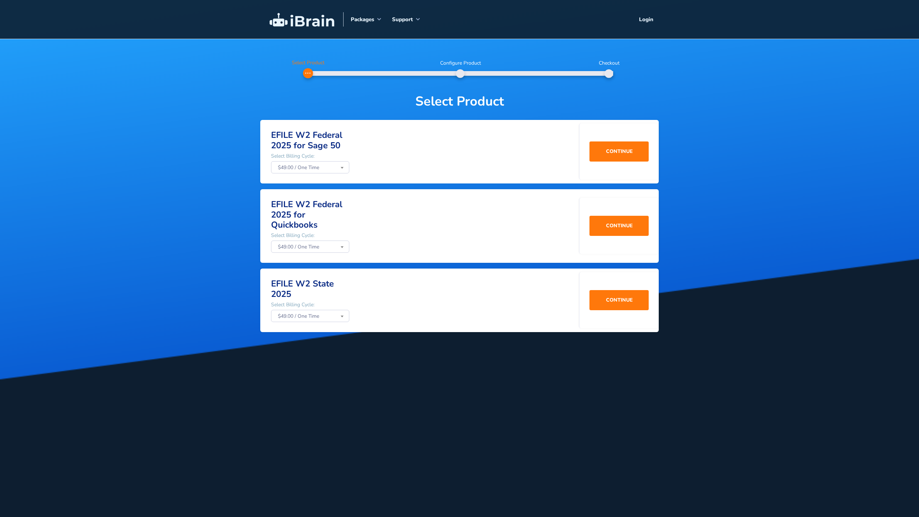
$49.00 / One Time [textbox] (298, 167)
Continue (619, 151)
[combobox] (310, 167)
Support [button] (402, 19)
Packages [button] (362, 19)
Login (646, 19)
